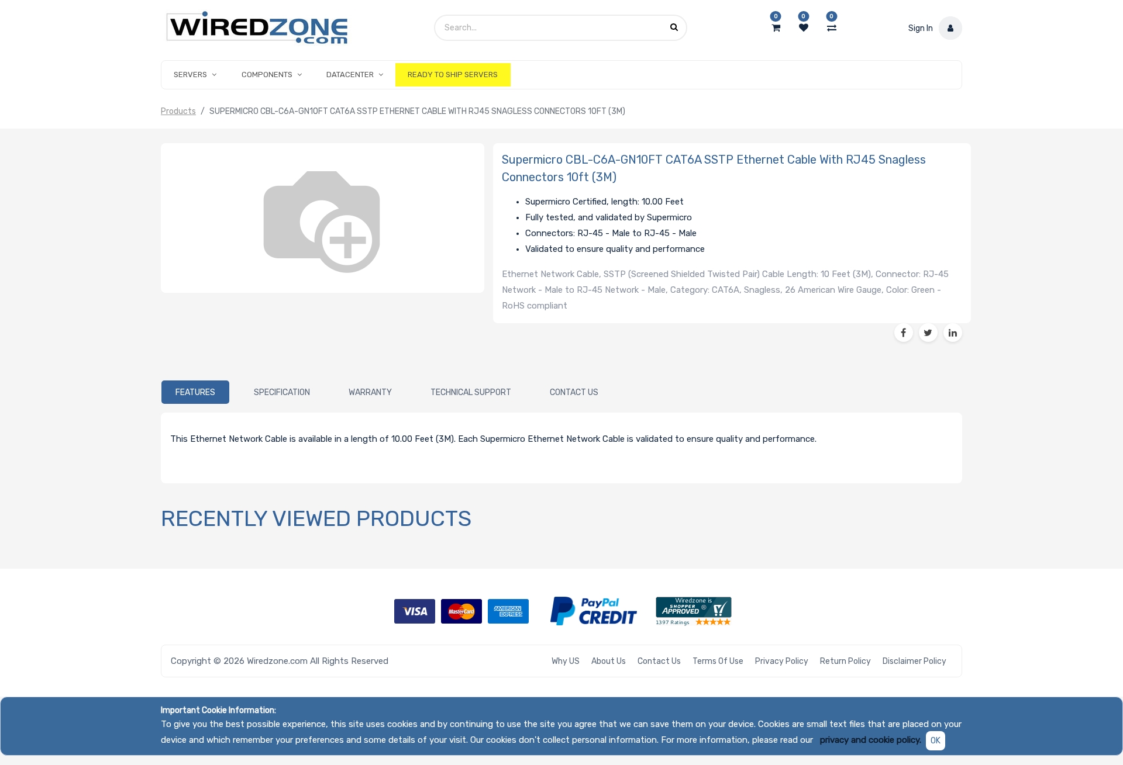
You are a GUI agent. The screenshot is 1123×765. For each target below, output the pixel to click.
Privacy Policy (781, 661)
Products (178, 111)
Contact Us (659, 661)
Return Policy (845, 661)
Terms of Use (718, 661)
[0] (776, 28)
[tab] (195, 392)
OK (936, 741)
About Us (608, 661)
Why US (566, 661)
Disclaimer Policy (914, 661)
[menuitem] (452, 74)
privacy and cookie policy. (870, 740)
